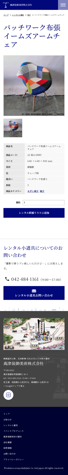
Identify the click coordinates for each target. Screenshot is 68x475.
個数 (18, 202)
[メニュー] (63, 5)
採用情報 (7, 447)
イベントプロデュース (13, 430)
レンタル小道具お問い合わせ (34, 295)
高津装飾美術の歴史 (12, 436)
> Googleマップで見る (14, 385)
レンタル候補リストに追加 (34, 212)
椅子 (29, 15)
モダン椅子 (32, 191)
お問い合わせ (9, 453)
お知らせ (7, 419)
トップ (6, 15)
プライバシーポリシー (13, 459)
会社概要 (7, 442)
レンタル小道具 (18, 15)
